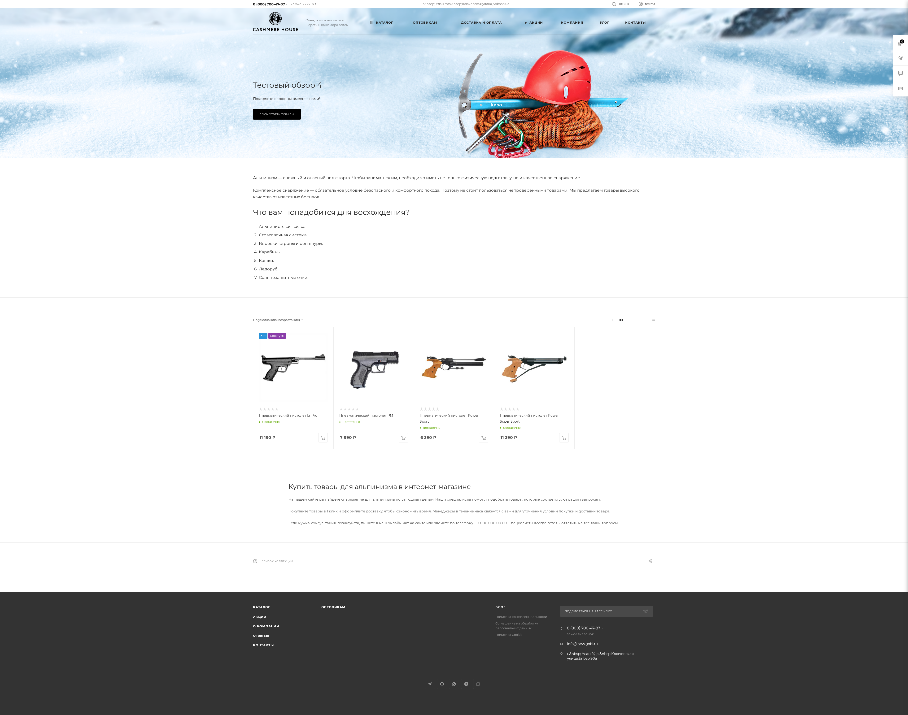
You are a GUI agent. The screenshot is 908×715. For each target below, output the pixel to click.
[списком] (646, 320)
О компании (266, 626)
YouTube (442, 684)
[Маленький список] (613, 320)
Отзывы (261, 635)
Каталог (261, 607)
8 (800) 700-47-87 (269, 4)
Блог (500, 607)
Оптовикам (333, 607)
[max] (478, 684)
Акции (259, 617)
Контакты (263, 645)
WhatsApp (454, 684)
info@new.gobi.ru (582, 643)
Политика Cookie (509, 635)
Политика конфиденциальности (521, 617)
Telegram (430, 684)
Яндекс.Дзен (466, 684)
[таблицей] (653, 320)
